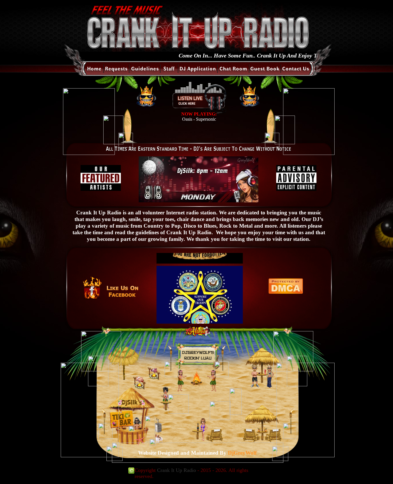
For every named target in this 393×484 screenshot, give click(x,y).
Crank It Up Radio (176, 470)
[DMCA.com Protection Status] (285, 292)
